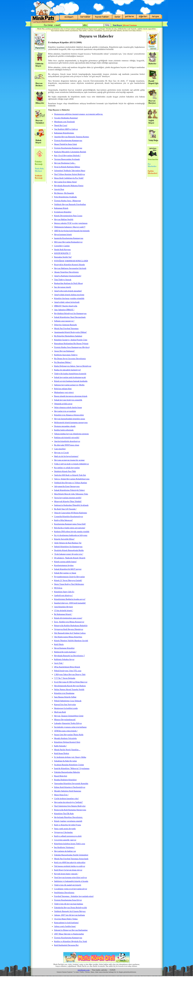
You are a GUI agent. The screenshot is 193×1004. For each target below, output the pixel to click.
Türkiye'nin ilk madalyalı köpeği (67, 885)
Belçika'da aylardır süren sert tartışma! (69, 528)
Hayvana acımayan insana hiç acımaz (69, 460)
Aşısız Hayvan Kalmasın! (64, 351)
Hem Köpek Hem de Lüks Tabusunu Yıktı (71, 494)
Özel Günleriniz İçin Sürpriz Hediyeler (69, 806)
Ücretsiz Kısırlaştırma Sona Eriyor (68, 900)
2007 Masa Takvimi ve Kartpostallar (69, 934)
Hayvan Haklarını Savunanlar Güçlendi (70, 268)
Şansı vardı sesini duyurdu (65, 829)
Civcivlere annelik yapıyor (65, 840)
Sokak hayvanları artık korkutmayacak (70, 377)
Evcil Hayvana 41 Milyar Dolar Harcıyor (70, 682)
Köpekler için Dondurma (64, 693)
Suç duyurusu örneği (62, 287)
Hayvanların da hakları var (65, 851)
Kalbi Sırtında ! (60, 746)
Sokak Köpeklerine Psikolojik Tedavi (69, 490)
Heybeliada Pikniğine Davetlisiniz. (68, 817)
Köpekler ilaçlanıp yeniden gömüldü (69, 298)
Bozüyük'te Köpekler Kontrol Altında (69, 265)
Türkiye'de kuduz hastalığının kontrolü (70, 374)
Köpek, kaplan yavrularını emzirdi (68, 821)
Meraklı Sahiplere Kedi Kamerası (67, 791)
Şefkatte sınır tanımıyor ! (64, 321)
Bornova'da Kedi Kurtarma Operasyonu (70, 810)
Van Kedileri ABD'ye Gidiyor (66, 129)
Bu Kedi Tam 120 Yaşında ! (65, 509)
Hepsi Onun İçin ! (61, 795)
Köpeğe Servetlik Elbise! (64, 539)
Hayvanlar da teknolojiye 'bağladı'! (68, 802)
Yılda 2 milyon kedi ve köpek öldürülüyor (71, 464)
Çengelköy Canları (62, 246)
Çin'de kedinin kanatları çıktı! (66, 798)
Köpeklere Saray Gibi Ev (64, 592)
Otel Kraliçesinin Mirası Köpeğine (68, 637)
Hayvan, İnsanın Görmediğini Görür (68, 716)
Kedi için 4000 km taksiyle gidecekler (69, 862)
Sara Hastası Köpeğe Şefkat (65, 697)
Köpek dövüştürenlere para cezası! (68, 618)
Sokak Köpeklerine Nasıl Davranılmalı (70, 317)
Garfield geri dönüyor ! (63, 595)
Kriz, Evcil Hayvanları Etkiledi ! (67, 155)
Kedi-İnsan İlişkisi (61, 753)
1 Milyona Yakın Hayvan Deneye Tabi (69, 674)
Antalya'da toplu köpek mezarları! (68, 291)
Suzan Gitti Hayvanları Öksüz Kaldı (68, 735)
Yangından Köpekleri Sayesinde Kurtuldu (71, 783)
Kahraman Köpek (61, 208)
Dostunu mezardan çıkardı (65, 426)
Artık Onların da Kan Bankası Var (67, 543)
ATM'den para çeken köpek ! (66, 731)
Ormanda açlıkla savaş (63, 404)
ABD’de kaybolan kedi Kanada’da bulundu (72, 231)
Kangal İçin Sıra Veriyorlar (65, 704)
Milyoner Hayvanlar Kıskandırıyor (68, 242)
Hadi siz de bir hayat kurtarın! (66, 456)
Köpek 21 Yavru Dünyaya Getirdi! (68, 580)
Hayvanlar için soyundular (65, 411)
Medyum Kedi (60, 712)
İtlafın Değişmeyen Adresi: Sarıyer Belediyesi (72, 366)
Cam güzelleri (60, 449)
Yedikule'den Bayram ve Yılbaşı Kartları (70, 483)
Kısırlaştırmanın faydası (64, 565)
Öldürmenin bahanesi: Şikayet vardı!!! (69, 227)
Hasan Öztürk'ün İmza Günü (65, 144)
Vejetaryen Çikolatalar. (63, 832)
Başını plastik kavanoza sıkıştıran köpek (70, 396)
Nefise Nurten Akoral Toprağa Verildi (69, 689)
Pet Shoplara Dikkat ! (62, 362)
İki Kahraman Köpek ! (63, 614)
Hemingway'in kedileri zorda (66, 708)
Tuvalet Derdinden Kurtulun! (66, 118)
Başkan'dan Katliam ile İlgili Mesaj (68, 283)
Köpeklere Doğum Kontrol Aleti (67, 742)
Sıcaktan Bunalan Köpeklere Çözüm (69, 765)
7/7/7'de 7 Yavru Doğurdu (64, 678)
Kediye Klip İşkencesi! (63, 520)
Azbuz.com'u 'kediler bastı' (65, 926)
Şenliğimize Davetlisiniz (64, 892)
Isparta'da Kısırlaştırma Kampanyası (68, 238)
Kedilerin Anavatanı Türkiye (66, 355)
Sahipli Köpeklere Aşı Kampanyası (68, 547)
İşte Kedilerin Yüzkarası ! (64, 847)
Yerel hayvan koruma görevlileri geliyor (70, 877)
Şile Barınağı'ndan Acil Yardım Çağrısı (70, 633)
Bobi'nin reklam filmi (63, 389)
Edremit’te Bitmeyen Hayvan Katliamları (71, 930)
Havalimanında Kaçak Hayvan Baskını (70, 686)
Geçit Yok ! (58, 663)
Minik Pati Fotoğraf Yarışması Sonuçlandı (71, 859)
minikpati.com (84, 970)
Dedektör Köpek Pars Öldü (65, 471)
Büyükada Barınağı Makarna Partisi (68, 186)
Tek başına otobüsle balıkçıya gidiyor (69, 866)
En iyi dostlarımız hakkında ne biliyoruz (70, 535)
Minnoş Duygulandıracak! (65, 720)
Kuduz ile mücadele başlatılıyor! (67, 370)
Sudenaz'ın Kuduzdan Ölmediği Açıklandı (71, 505)
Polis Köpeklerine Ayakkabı (65, 197)
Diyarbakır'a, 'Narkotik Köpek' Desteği (69, 558)
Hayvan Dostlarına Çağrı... (65, 163)
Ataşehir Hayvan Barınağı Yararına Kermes (71, 137)
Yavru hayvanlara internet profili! (67, 498)
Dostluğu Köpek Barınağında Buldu (69, 550)
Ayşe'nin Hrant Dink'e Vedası (66, 919)
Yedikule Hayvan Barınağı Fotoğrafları (70, 204)
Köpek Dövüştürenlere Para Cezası (68, 216)
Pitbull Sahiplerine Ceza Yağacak (67, 701)
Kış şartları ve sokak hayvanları (67, 468)
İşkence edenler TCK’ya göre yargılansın (70, 223)
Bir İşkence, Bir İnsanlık (64, 193)
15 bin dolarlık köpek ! (63, 610)
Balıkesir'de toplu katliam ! (65, 652)
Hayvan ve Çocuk (61, 453)
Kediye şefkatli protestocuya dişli (68, 836)
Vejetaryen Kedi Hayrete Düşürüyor (68, 629)
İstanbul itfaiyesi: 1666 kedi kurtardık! (70, 603)
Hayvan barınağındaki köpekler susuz (69, 419)
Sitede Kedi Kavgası (62, 249)
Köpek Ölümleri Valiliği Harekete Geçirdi (71, 641)
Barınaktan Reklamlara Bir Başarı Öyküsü (71, 343)
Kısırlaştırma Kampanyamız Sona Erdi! (70, 524)
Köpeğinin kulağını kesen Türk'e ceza (69, 844)
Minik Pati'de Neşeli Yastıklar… (67, 750)
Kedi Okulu (59, 644)
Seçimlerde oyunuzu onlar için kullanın (70, 727)
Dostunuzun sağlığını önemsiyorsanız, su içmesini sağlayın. (78, 114)
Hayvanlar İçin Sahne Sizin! (65, 182)
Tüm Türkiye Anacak (62, 280)
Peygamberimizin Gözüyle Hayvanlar (69, 577)
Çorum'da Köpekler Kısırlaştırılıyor (68, 516)
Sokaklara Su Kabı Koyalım (65, 761)
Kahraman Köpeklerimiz (64, 133)
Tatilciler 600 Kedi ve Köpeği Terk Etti (70, 475)
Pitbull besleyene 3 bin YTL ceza (67, 671)
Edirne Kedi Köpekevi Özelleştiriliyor (69, 787)
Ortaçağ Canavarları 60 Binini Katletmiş (70, 513)
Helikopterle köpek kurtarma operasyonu (71, 422)
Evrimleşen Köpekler (62, 212)
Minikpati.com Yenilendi (64, 122)
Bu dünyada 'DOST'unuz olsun (66, 445)
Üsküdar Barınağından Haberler (67, 772)
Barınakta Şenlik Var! (63, 257)
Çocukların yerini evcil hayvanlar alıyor (70, 889)
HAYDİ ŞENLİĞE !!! (62, 253)
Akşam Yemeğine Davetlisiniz (66, 272)
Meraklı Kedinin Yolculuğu (65, 738)
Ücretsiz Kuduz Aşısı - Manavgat (67, 201)
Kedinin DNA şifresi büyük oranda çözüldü (71, 532)
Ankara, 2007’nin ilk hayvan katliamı (69, 915)
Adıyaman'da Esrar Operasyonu (67, 486)
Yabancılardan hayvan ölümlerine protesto (71, 434)
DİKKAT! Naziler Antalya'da (65, 306)
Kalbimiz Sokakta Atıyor (64, 659)
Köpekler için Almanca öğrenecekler (69, 415)
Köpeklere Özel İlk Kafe (64, 814)
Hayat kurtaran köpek (63, 234)
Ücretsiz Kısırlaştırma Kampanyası (68, 148)
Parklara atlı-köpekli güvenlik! (66, 437)
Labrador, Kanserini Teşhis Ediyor (68, 723)
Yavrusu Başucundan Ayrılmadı (67, 159)
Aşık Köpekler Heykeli (63, 607)
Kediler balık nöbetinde (64, 430)
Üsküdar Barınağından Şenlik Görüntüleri (71, 855)
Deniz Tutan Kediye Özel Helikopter (69, 584)
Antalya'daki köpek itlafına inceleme (69, 295)
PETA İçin (58, 588)
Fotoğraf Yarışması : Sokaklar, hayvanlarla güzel (73, 896)
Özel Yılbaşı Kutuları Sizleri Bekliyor (69, 174)
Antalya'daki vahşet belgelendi (66, 302)
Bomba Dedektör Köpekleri (65, 780)
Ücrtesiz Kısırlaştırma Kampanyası (68, 140)
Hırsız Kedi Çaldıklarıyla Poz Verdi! (69, 178)
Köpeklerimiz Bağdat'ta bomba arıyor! (69, 599)
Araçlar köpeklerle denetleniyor (67, 441)
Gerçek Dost (59, 189)
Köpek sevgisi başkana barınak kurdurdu (70, 381)
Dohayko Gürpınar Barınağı (65, 325)
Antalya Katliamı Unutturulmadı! (67, 276)
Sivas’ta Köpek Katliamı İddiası (67, 167)
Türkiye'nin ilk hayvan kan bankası (68, 904)
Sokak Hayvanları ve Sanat (65, 573)
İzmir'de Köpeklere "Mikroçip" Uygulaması (71, 768)
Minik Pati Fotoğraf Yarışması (66, 328)
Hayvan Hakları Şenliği (63, 219)
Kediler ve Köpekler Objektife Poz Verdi (70, 941)
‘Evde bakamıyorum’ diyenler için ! (68, 554)
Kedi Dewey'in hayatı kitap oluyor (68, 870)
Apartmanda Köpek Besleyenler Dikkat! (70, 332)
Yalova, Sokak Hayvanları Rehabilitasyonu (71, 479)
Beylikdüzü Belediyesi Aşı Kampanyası (70, 313)
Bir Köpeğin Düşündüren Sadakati (68, 336)
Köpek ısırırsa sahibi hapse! (65, 562)
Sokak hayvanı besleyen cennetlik (68, 400)
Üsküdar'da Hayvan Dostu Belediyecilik (70, 908)
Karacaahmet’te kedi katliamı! (66, 923)
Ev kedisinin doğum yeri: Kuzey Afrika (70, 757)
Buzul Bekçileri (60, 776)
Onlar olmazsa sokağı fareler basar (68, 407)
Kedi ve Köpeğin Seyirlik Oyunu (67, 825)
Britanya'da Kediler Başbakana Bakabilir (70, 626)
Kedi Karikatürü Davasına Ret (66, 945)
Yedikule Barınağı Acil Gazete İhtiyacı (70, 911)
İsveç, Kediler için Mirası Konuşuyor (69, 622)
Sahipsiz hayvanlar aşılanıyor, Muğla (69, 385)
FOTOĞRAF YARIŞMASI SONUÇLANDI (71, 261)
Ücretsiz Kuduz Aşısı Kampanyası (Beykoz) (72, 347)
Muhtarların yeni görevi (64, 392)
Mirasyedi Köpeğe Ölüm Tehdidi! (68, 501)
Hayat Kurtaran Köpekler (64, 648)
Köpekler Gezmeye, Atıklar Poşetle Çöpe (70, 340)
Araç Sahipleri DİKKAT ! (64, 310)
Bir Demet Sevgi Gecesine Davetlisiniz (70, 359)
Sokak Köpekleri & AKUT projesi (67, 569)
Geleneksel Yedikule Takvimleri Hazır (69, 171)
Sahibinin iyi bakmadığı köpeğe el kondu (71, 881)
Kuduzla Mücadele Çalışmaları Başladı (70, 152)
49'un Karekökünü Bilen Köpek (67, 667)
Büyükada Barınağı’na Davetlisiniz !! (69, 656)
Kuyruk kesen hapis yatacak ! (66, 874)
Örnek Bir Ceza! (60, 125)
